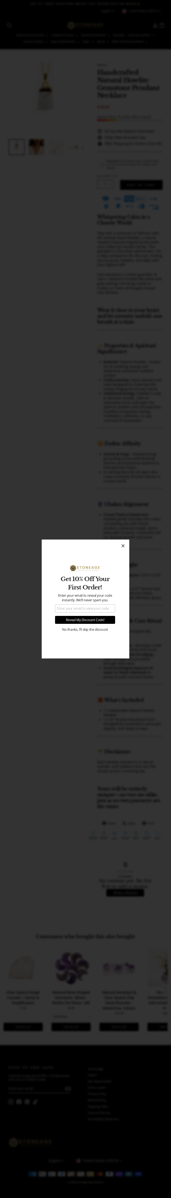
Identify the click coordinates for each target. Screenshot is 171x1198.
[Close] (123, 546)
